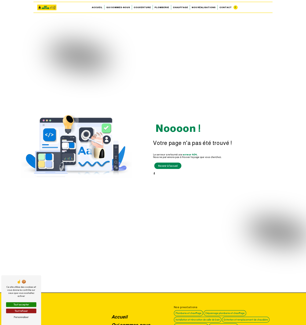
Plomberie (162, 7)
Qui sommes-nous (118, 7)
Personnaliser (21, 317)
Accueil (97, 7)
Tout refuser (21, 310)
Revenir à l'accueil (168, 165)
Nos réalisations (204, 7)
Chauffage (180, 7)
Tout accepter (21, 304)
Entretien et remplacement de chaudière (246, 319)
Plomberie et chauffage (188, 313)
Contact (225, 7)
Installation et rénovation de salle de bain (197, 319)
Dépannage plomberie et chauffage (225, 313)
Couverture (142, 7)
